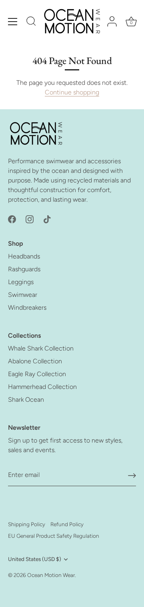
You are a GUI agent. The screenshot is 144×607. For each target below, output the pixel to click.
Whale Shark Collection (41, 348)
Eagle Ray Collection (37, 374)
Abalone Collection (35, 361)
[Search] (31, 22)
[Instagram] (30, 218)
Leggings (21, 282)
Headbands (24, 256)
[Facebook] (12, 218)
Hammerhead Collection (42, 387)
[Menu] (13, 21)
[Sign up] (132, 475)
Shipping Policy (26, 524)
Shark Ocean (26, 399)
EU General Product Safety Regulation (53, 536)
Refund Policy (67, 524)
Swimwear (22, 294)
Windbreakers (27, 307)
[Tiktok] (47, 218)
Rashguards (24, 269)
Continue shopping (72, 92)
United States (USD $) (34, 559)
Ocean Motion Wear (51, 575)
